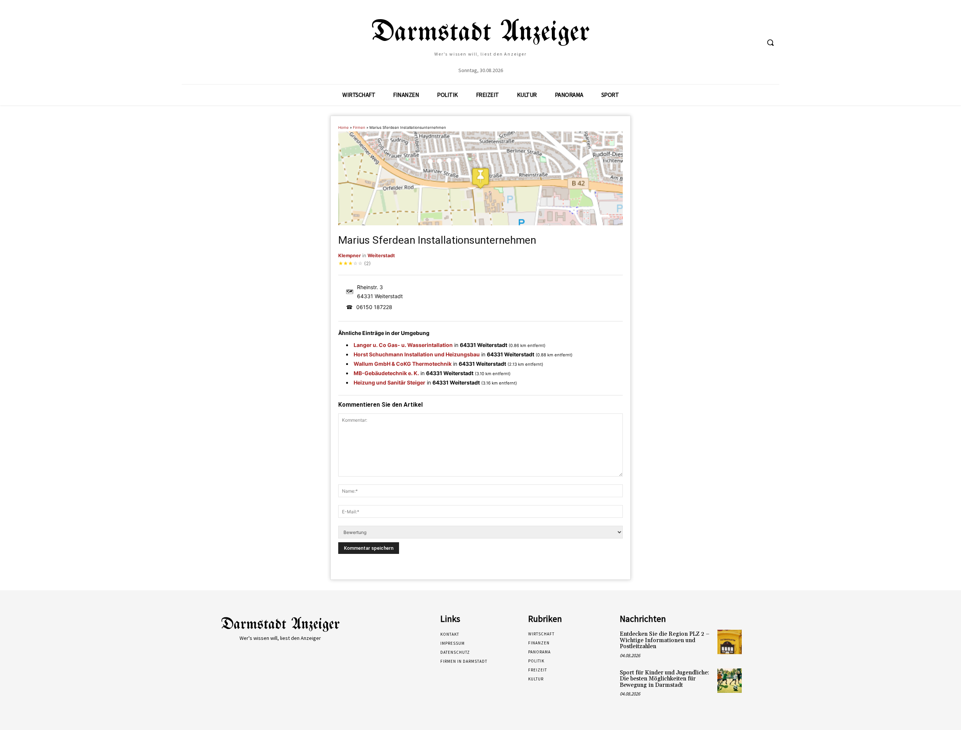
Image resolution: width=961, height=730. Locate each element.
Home (343, 127)
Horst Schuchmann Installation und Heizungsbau (417, 354)
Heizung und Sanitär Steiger (389, 382)
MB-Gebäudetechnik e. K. (386, 373)
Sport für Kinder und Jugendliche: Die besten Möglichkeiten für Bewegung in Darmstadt (664, 679)
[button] (770, 42)
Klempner (349, 255)
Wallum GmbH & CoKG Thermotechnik (403, 363)
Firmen (359, 127)
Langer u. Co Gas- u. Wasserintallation (403, 345)
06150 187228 (374, 307)
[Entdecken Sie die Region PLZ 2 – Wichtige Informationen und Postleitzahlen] (729, 642)
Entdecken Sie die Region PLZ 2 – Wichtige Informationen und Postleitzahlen (664, 640)
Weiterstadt (381, 255)
